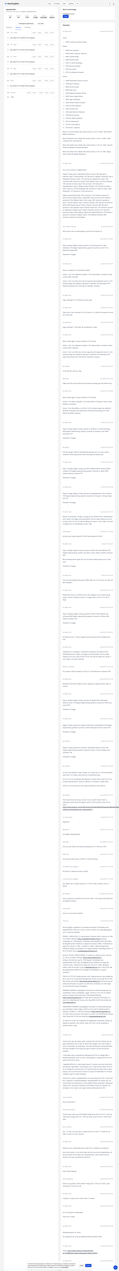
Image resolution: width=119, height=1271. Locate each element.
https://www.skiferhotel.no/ (92, 957)
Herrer (52, 32)
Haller (64, 3)
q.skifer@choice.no (90, 967)
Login (65, 16)
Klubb (39, 32)
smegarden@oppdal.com (97, 1016)
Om (77, 3)
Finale (12, 80)
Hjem (49, 3)
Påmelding (28, 27)
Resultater (9, 27)
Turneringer (57, 3)
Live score (41, 23)
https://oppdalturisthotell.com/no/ (89, 939)
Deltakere (18, 27)
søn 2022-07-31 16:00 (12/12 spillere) (22, 86)
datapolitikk (65, 1267)
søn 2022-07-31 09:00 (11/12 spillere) (22, 38)
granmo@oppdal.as (69, 1002)
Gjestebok (71, 3)
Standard (13, 92)
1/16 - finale (13, 32)
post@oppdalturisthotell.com (87, 951)
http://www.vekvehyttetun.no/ (90, 981)
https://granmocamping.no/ (72, 997)
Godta (88, 1265)
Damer (46, 32)
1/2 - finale (13, 68)
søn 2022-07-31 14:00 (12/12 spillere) (22, 74)
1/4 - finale (13, 56)
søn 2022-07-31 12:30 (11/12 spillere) (22, 62)
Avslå (81, 1265)
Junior (52, 92)
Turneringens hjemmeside (26, 23)
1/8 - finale (13, 44)
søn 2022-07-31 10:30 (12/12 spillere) (22, 50)
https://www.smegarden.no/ (100, 1011)
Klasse (34, 32)
